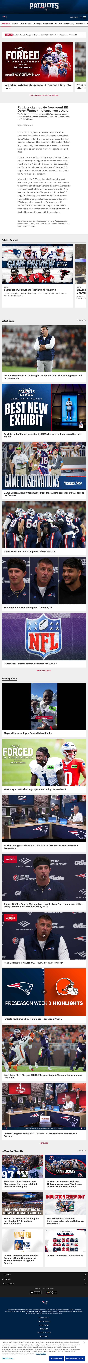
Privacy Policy (44, 1317)
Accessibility (44, 1325)
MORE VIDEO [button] (44, 1143)
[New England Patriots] (44, 1303)
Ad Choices (44, 1336)
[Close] (84, 1342)
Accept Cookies (56, 1358)
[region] (44, 1351)
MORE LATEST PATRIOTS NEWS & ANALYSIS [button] (44, 95)
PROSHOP (74, 17)
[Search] (81, 17)
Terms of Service (44, 1321)
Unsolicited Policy (44, 1332)
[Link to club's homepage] (4, 16)
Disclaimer (44, 1329)
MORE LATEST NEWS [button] (44, 670)
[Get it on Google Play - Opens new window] (51, 1293)
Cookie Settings (7, 1358)
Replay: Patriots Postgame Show (25, 35)
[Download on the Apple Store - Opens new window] (35, 1293)
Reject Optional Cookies (74, 1358)
